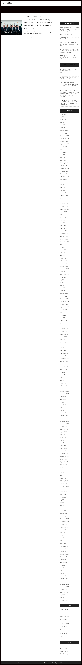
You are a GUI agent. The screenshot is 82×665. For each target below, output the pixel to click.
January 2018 (63, 388)
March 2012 (63, 576)
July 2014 (62, 500)
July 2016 (62, 434)
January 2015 (63, 483)
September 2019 (64, 334)
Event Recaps (64, 609)
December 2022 (64, 233)
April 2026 (62, 125)
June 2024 (63, 184)
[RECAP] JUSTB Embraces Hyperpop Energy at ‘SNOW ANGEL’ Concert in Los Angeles (69, 77)
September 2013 (64, 527)
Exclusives (27, 16)
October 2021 (63, 271)
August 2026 (63, 114)
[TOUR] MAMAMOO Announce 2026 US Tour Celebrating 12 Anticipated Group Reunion (69, 85)
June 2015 (62, 470)
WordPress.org (64, 654)
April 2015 (62, 475)
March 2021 (63, 290)
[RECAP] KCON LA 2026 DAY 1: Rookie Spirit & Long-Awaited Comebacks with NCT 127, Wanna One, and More (69, 37)
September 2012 (64, 559)
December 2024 (64, 168)
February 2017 (64, 415)
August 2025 (63, 146)
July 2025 (62, 149)
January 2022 (63, 263)
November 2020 (64, 301)
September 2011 (64, 592)
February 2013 (64, 546)
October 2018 (64, 364)
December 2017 (64, 391)
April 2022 (62, 255)
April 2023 (62, 223)
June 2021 (63, 282)
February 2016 (64, 448)
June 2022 (63, 250)
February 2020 (64, 320)
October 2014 (64, 491)
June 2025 (63, 152)
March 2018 (63, 383)
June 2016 (63, 437)
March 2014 (63, 510)
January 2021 (63, 296)
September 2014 (64, 494)
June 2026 (63, 119)
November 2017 (64, 394)
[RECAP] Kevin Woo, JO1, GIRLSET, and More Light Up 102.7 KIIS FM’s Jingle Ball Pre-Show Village (69, 102)
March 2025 (63, 160)
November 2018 (64, 361)
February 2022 (64, 261)
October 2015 (63, 459)
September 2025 (64, 144)
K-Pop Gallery (64, 626)
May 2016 (62, 440)
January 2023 (63, 231)
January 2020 (63, 323)
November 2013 (64, 521)
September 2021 (64, 274)
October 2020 (64, 304)
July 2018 (62, 372)
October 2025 (64, 141)
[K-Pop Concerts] (9, 3)
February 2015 (64, 481)
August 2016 (63, 432)
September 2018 (64, 367)
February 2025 (64, 163)
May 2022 (62, 252)
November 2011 (64, 587)
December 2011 (64, 584)
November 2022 (64, 236)
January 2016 (63, 451)
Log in (61, 646)
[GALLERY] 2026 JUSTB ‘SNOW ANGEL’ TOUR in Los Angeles (68, 71)
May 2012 (62, 570)
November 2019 (64, 328)
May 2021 (62, 285)
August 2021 (63, 277)
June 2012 (63, 568)
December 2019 (64, 326)
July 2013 (62, 532)
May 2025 (62, 155)
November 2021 (64, 269)
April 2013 (62, 540)
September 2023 (64, 209)
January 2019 (63, 356)
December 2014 (64, 486)
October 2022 (64, 239)
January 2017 (63, 418)
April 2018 (62, 380)
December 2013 (64, 519)
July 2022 (62, 247)
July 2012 (62, 565)
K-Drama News (64, 619)
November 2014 (64, 489)
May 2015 (62, 472)
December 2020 (64, 299)
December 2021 (64, 266)
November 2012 (64, 554)
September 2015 (64, 462)
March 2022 (63, 258)
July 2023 (62, 214)
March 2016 (63, 445)
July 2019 (62, 339)
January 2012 (63, 581)
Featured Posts (64, 616)
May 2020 (63, 318)
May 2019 (62, 345)
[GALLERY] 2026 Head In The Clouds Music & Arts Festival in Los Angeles (69, 44)
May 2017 (62, 407)
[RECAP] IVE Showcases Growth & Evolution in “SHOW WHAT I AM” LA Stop (69, 57)
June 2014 (63, 502)
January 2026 (63, 133)
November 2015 (64, 456)
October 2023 (64, 206)
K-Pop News (63, 633)
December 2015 (64, 453)
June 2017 (63, 405)
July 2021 (62, 280)
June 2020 (63, 315)
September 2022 (64, 242)
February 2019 (64, 353)
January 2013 (63, 549)
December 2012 (64, 551)
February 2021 (64, 293)
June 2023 (63, 217)
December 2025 (64, 136)
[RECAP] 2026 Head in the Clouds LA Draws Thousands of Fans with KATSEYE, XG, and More (69, 51)
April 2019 (62, 347)
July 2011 (62, 595)
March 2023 (63, 225)
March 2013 (63, 543)
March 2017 (63, 413)
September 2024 (64, 176)
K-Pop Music (63, 630)
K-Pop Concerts (64, 623)
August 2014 (63, 497)
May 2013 (62, 538)
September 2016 (64, 429)
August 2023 (63, 212)
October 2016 (63, 426)
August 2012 (63, 562)
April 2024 (62, 190)
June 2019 (63, 342)
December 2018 (64, 358)
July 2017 (62, 402)
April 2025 (62, 157)
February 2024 (64, 195)
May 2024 (62, 187)
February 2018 (64, 386)
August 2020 (63, 309)
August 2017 (63, 399)
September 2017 (64, 396)
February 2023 (64, 228)
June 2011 (62, 597)
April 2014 (62, 508)
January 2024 (63, 198)
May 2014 (62, 505)
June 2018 (63, 375)
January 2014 (63, 516)
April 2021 (62, 288)
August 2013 (63, 530)
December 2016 (64, 421)
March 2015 (63, 478)
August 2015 (63, 464)
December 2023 (64, 201)
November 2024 (64, 171)
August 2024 (63, 179)
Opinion (62, 636)
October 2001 (64, 600)
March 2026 (63, 127)
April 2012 (62, 573)
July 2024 (62, 182)
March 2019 (63, 350)
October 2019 (64, 331)
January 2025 (63, 165)
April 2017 (62, 410)
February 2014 (64, 513)
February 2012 (64, 578)
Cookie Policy (53, 662)
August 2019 (63, 337)
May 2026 (62, 122)
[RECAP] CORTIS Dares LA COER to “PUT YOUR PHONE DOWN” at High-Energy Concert (69, 29)
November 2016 (64, 424)
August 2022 (63, 244)
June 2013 (63, 535)
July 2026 (62, 117)
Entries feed (63, 648)
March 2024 (63, 193)
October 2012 (63, 557)
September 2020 (65, 307)
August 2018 (63, 369)
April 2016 (62, 443)
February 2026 (64, 130)
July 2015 (62, 467)
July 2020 (62, 312)
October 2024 (64, 174)
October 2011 (63, 589)
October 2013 (63, 524)
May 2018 (62, 377)
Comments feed (64, 651)
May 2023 (62, 220)
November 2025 (64, 138)
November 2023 (64, 203)
